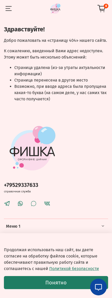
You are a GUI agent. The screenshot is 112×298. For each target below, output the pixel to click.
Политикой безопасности (74, 268)
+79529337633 (21, 185)
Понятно (56, 282)
